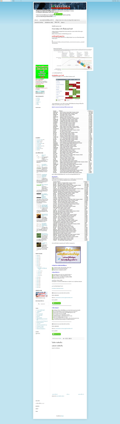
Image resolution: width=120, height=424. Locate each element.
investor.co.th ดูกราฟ (40, 322)
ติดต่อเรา (63, 22)
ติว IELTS (38, 98)
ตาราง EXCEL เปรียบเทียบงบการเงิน (45, 165)
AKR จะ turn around (44, 155)
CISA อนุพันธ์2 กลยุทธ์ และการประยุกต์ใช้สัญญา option (44, 225)
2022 (38, 261)
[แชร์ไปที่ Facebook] (69, 338)
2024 (38, 258)
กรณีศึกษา (38, 142)
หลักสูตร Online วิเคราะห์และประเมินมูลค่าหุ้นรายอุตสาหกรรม (68, 20)
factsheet (38, 316)
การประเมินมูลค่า (39, 143)
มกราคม (39, 275)
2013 (38, 284)
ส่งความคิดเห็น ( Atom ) (60, 396)
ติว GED (38, 100)
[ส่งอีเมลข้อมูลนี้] (65, 338)
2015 (38, 281)
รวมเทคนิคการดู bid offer (44, 243)
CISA (37, 149)
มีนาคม (39, 273)
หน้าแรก (36, 20)
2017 (38, 278)
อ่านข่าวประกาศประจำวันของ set (42, 321)
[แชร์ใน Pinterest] (71, 338)
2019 (38, 265)
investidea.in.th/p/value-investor (57, 288)
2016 (38, 280)
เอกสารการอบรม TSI (40, 327)
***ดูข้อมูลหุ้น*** (39, 311)
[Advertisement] (68, 384)
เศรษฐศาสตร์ (39, 148)
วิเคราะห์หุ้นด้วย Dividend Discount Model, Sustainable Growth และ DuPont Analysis (45, 196)
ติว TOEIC (38, 99)
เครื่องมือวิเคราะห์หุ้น (49, 22)
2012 (38, 285)
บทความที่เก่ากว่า (81, 394)
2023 (38, 259)
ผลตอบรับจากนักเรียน (39, 22)
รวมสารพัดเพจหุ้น (39, 315)
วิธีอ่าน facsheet (39, 317)
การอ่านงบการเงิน (40, 139)
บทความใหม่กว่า (55, 394)
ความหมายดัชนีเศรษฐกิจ (41, 310)
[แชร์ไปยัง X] (68, 338)
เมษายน (39, 272)
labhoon (38, 312)
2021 (38, 262)
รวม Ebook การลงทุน (40, 326)
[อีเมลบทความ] (63, 338)
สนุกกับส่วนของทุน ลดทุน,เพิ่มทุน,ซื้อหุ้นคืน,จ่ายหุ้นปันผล (45, 206)
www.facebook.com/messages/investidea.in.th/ (63, 297)
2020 (38, 264)
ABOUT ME (57, 22)
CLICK (54, 16)
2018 (38, 277)
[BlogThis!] (67, 338)
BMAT (38, 103)
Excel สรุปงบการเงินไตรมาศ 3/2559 (45, 234)
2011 (38, 287)
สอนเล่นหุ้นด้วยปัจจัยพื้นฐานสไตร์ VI (47, 20)
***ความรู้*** (39, 323)
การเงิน (38, 144)
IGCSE (38, 104)
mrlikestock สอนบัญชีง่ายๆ (41, 328)
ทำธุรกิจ (38, 147)
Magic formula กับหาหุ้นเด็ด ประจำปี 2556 (45, 215)
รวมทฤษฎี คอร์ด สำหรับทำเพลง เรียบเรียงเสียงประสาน (44, 176)
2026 (38, 255)
